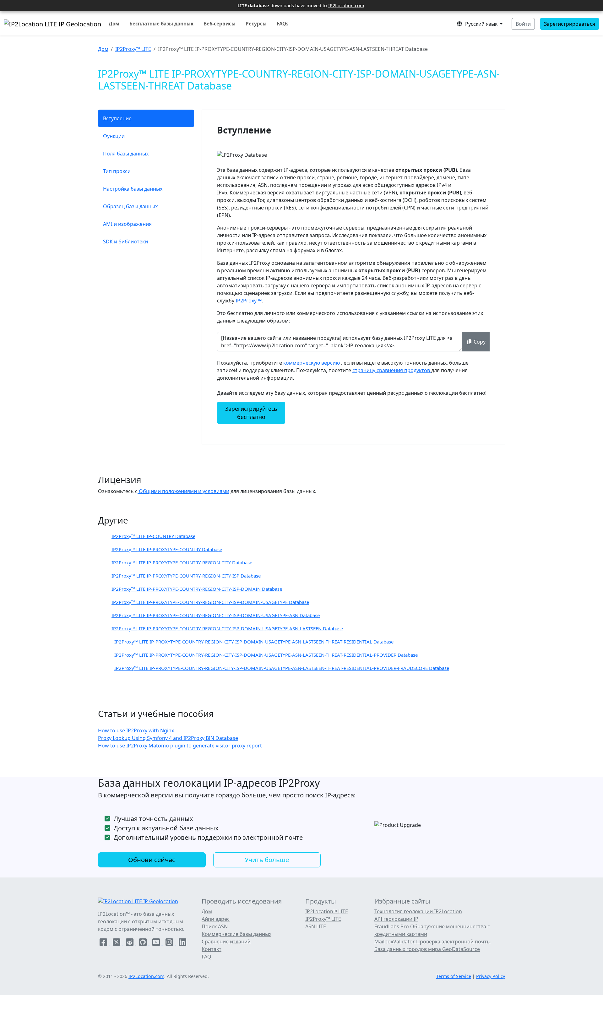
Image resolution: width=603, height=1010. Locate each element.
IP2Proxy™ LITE (133, 49)
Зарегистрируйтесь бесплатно (251, 413)
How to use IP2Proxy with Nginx (136, 730)
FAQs (283, 23)
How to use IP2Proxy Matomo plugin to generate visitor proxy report (180, 745)
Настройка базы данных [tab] (132, 188)
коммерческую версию (312, 362)
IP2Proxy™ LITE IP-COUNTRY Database (153, 536)
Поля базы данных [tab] (126, 153)
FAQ (206, 956)
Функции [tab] (114, 136)
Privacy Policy (490, 976)
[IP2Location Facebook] (104, 943)
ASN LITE (315, 926)
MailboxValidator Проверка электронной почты (432, 941)
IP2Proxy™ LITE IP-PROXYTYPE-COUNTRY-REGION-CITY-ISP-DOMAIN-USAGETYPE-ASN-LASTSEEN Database (227, 628)
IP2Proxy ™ (248, 300)
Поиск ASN (215, 926)
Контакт (211, 949)
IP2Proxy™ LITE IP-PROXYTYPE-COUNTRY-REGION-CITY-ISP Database (186, 576)
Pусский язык (481, 23)
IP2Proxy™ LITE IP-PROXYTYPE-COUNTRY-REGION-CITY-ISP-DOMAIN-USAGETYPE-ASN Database (215, 615)
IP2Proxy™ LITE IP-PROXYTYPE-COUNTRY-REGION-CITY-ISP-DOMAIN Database (196, 589)
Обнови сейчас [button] (151, 859)
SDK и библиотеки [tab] (125, 241)
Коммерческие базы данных (236, 934)
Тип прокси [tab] (117, 171)
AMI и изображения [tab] (127, 223)
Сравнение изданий (226, 941)
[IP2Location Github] (143, 943)
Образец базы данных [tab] (130, 206)
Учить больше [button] (267, 859)
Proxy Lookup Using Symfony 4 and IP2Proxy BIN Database (168, 738)
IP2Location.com (346, 5)
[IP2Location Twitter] (117, 943)
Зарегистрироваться (569, 23)
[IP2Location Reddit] (130, 943)
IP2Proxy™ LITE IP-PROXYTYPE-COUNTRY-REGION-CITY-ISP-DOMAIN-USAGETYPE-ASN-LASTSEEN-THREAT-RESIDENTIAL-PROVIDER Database (266, 655)
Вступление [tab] (117, 118)
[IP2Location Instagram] (170, 943)
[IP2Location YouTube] (157, 943)
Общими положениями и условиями (183, 491)
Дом (114, 23)
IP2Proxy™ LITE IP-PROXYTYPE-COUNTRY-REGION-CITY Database (181, 562)
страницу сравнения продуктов (391, 370)
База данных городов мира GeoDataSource (427, 949)
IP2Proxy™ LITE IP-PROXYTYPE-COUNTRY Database (166, 549)
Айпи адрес (216, 918)
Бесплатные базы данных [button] (161, 23)
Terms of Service (453, 976)
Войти (523, 23)
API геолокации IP (396, 918)
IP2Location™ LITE (326, 911)
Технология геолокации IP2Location (418, 911)
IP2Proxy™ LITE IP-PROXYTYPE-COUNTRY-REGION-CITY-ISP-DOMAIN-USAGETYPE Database (210, 602)
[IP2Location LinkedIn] (182, 943)
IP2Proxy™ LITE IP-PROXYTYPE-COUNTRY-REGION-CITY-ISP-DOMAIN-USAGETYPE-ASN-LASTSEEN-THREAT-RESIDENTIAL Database (254, 641)
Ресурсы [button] (256, 23)
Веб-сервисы (220, 23)
